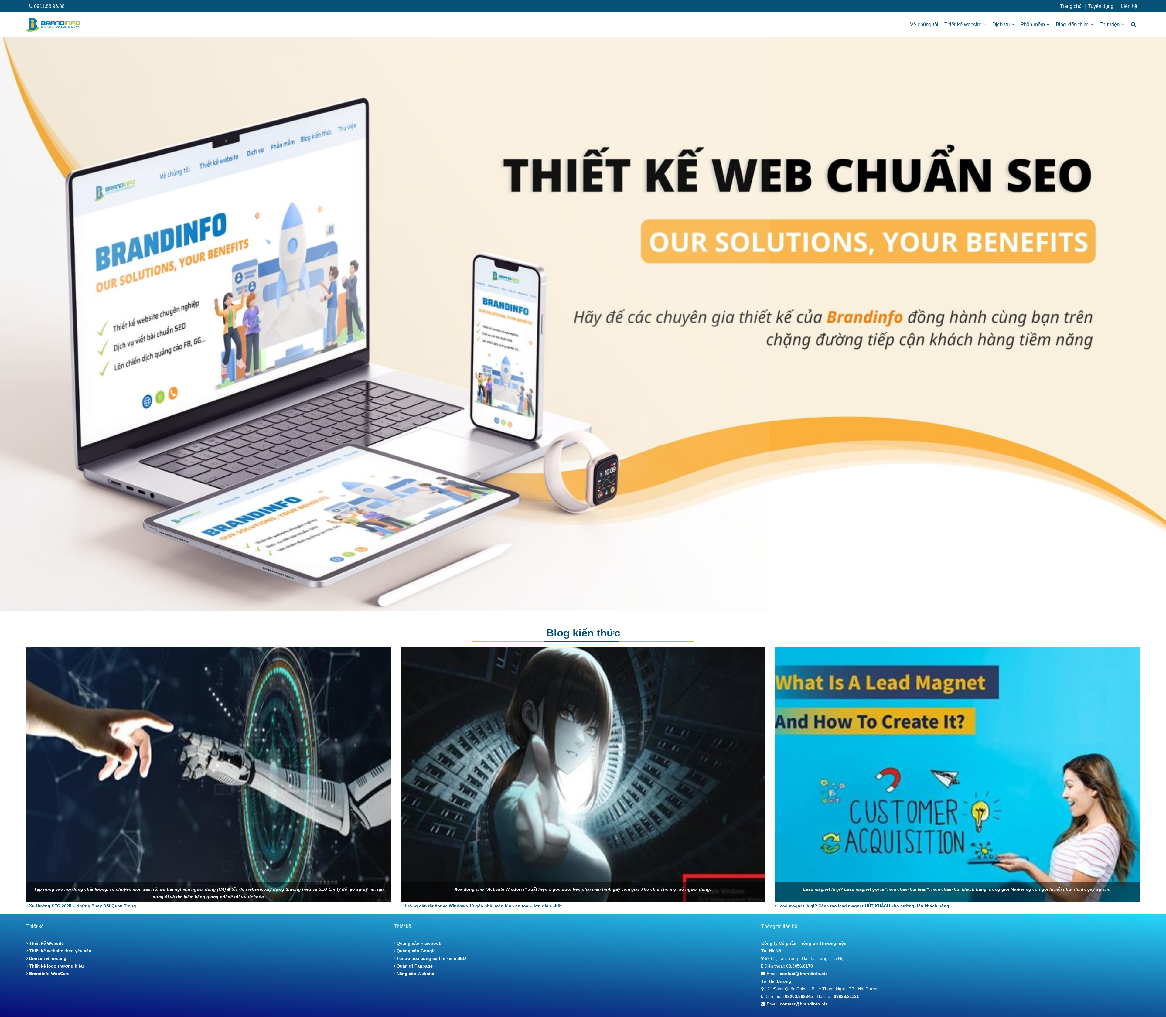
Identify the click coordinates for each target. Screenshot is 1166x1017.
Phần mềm (1033, 24)
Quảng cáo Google (415, 950)
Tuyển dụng (1100, 6)
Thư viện (1110, 24)
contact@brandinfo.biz (803, 973)
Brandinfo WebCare (49, 973)
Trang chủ (1071, 6)
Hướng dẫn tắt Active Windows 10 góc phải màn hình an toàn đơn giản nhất (482, 905)
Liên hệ (1129, 6)
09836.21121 (846, 996)
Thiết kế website (962, 24)
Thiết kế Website (46, 943)
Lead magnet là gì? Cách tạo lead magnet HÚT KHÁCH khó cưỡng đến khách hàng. (863, 905)
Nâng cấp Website (414, 973)
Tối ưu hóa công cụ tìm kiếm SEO (430, 958)
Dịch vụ (1001, 24)
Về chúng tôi (924, 24)
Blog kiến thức (1072, 24)
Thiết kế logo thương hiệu (56, 966)
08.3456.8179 (799, 966)
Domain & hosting (47, 958)
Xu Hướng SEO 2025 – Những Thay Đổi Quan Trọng (82, 905)
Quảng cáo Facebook (418, 943)
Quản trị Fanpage (414, 966)
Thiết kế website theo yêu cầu (59, 950)
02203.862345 (799, 996)
